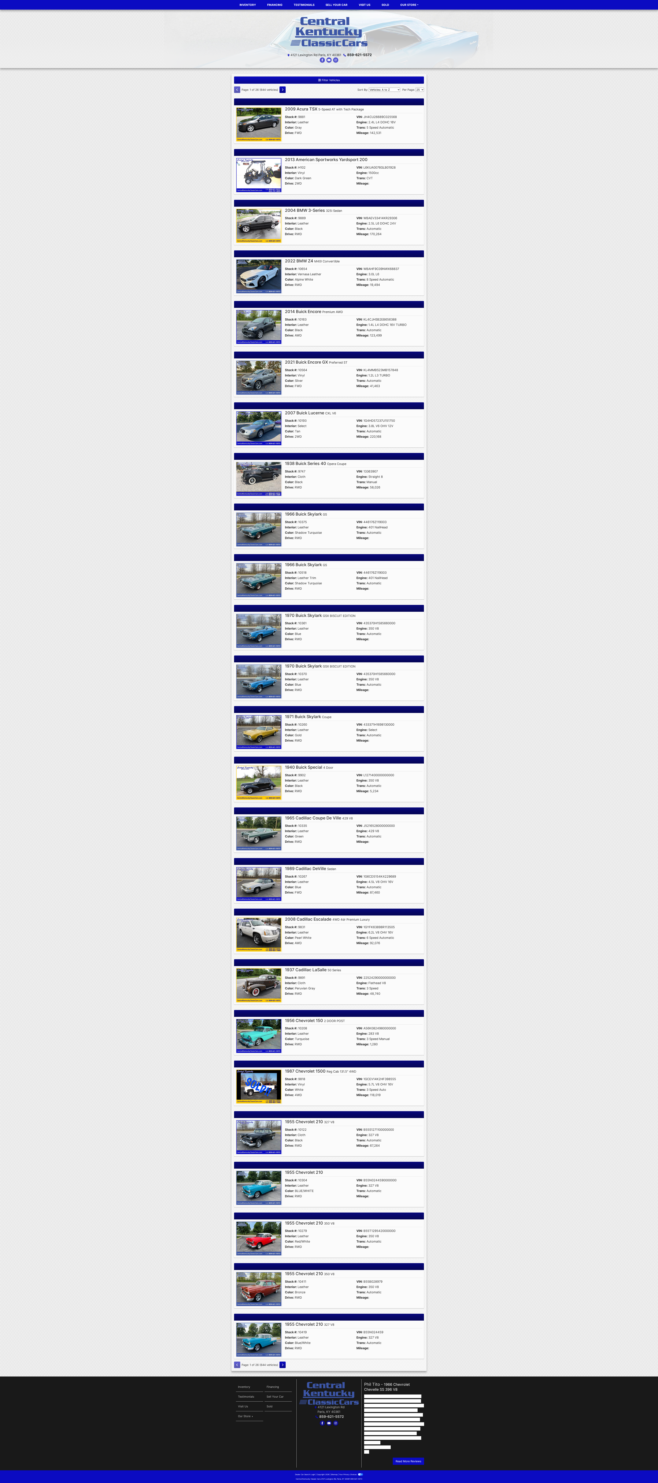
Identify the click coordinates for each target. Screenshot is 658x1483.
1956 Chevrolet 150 (315, 1020)
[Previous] (237, 89)
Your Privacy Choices (348, 1474)
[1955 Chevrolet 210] (258, 1187)
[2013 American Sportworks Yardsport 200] (258, 174)
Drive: (289, 133)
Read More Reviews (408, 1461)
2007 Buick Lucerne (310, 412)
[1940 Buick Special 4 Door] (258, 782)
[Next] (282, 89)
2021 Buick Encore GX (316, 362)
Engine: (362, 122)
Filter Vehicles (330, 80)
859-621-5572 (359, 55)
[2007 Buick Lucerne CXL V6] (258, 428)
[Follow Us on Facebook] (322, 60)
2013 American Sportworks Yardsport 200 (326, 159)
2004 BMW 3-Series (313, 210)
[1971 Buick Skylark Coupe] (258, 732)
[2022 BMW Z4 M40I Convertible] (258, 276)
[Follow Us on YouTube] (329, 60)
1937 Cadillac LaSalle (313, 969)
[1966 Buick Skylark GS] (258, 529)
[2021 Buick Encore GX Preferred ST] (258, 377)
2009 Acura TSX (324, 109)
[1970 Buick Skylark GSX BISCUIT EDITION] (258, 630)
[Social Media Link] (335, 60)
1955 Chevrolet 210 (309, 1121)
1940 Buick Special (309, 767)
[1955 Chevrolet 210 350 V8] (258, 1238)
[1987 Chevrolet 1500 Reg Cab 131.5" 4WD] (258, 1086)
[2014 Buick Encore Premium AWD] (258, 326)
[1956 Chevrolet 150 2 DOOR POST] (258, 1035)
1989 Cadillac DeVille (310, 868)
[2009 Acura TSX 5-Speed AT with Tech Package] (258, 124)
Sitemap (334, 1474)
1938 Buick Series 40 (315, 463)
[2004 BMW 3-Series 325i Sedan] (258, 225)
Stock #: (291, 117)
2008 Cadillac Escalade (327, 919)
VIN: (359, 117)
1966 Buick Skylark (306, 514)
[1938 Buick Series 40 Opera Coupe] (258, 478)
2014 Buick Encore (314, 311)
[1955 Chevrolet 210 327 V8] (258, 1137)
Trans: (361, 127)
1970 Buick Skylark (320, 615)
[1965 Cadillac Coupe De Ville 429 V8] (258, 833)
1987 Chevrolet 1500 (320, 1071)
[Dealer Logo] (329, 32)
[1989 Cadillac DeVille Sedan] (258, 883)
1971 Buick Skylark (308, 716)
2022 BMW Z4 (312, 260)
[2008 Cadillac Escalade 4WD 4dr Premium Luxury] (258, 934)
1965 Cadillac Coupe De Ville (319, 818)
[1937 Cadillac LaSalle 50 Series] (258, 985)
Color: (289, 127)
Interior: (291, 122)
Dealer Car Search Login (305, 1474)
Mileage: (362, 133)
